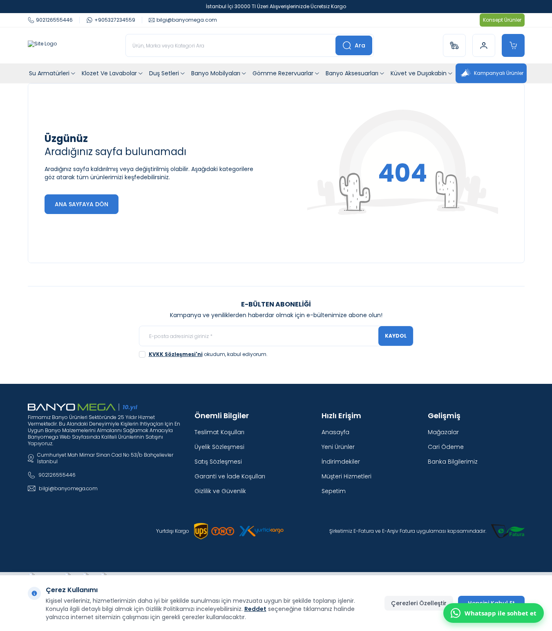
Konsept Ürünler (502, 19)
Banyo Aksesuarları (352, 73)
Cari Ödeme (446, 447)
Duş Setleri (164, 73)
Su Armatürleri (49, 73)
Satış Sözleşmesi (218, 461)
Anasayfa (335, 432)
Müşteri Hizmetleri (346, 476)
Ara (360, 45)
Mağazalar (443, 432)
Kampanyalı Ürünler (498, 73)
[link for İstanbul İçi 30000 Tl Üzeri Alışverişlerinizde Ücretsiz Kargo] (276, 6)
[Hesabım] (484, 45)
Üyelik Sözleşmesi (219, 447)
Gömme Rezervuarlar (283, 73)
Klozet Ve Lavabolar (109, 73)
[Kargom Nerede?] (454, 45)
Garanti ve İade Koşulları (229, 476)
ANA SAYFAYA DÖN (81, 204)
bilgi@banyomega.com (68, 488)
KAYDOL (396, 335)
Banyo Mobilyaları (215, 73)
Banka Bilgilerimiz (453, 461)
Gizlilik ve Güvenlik (220, 491)
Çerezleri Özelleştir (419, 603)
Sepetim (334, 491)
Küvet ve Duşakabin (419, 73)
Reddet (255, 609)
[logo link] (42, 45)
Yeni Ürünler (338, 447)
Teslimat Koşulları (219, 432)
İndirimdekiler (341, 461)
